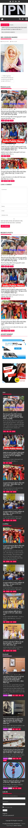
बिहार (5, 120)
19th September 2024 (9, 509)
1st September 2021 (8, 674)
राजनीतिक (5, 181)
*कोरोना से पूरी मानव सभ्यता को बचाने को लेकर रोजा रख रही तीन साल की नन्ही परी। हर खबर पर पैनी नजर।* (7, 78)
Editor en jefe (14, 41)
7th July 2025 (5, 144)
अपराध (3, 120)
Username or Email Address (10, 796)
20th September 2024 (7, 169)
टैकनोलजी (10, 695)
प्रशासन (14, 758)
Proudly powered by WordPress (11, 823)
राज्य (8, 120)
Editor (11, 109)
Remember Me (8, 807)
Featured (5, 695)
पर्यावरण (17, 695)
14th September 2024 (9, 609)
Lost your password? (8, 815)
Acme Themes (18, 825)
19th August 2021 (8, 716)
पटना (13, 695)
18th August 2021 (8, 747)
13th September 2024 (9, 640)
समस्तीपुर (11, 120)
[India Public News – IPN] (2, 19)
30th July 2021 (7, 779)
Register (5, 813)
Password (5, 801)
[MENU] (26, 19)
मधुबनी (17, 729)
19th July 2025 (5, 109)
